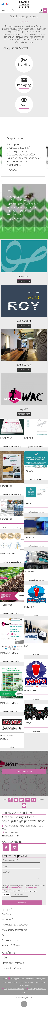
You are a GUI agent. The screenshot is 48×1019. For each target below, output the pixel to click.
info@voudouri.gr (11, 836)
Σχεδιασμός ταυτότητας (14, 929)
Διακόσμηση (14, 219)
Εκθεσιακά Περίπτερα (13, 962)
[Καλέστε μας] (41, 10)
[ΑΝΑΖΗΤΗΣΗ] (13, 10)
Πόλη (5, 957)
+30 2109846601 (12, 832)
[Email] (22, 867)
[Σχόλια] (21, 875)
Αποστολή (22, 902)
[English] (7, 4)
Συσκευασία (24, 320)
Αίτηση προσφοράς (24, 771)
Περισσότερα (24, 281)
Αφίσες (24, 409)
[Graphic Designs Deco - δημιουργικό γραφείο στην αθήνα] (24, 4)
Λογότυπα (24, 276)
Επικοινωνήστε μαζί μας (17, 813)
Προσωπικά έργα (10, 940)
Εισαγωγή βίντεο (11, 945)
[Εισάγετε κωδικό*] (19, 895)
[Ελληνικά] (3, 4)
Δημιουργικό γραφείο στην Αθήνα (23, 821)
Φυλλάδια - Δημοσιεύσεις (12, 446)
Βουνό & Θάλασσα (12, 968)
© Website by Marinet (24, 998)
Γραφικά (12, 169)
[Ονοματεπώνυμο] (22, 861)
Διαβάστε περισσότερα (14, 988)
